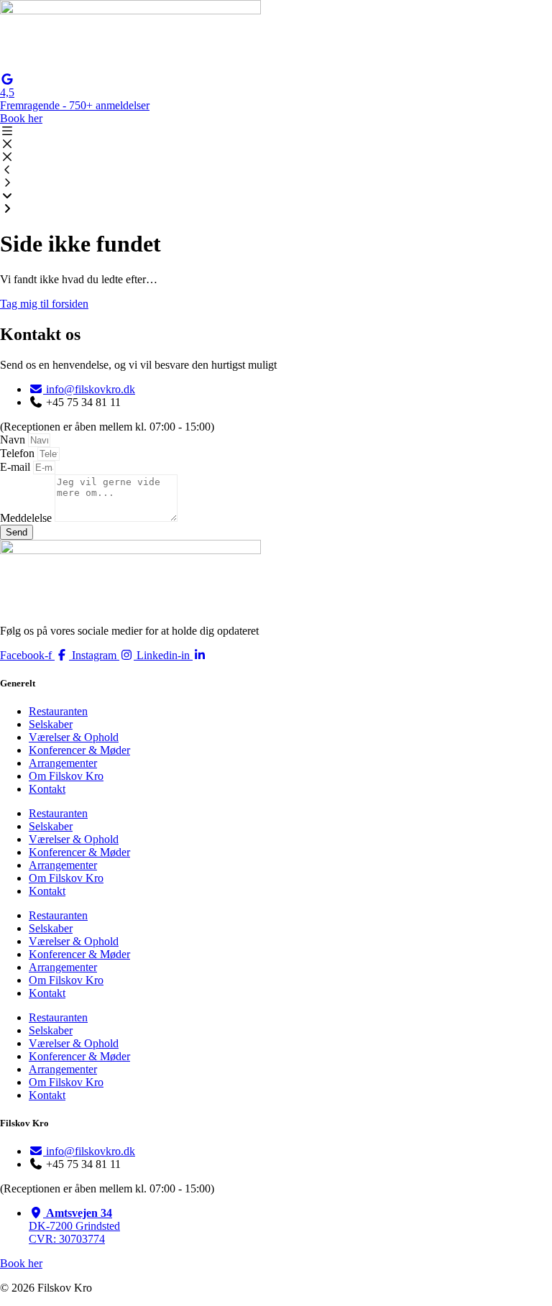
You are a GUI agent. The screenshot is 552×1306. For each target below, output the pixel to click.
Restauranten (58, 711)
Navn (14, 439)
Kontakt (47, 789)
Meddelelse (27, 518)
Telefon (18, 453)
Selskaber (51, 724)
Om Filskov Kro (66, 776)
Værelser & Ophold (74, 737)
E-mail (16, 467)
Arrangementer (63, 763)
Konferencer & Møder (79, 750)
